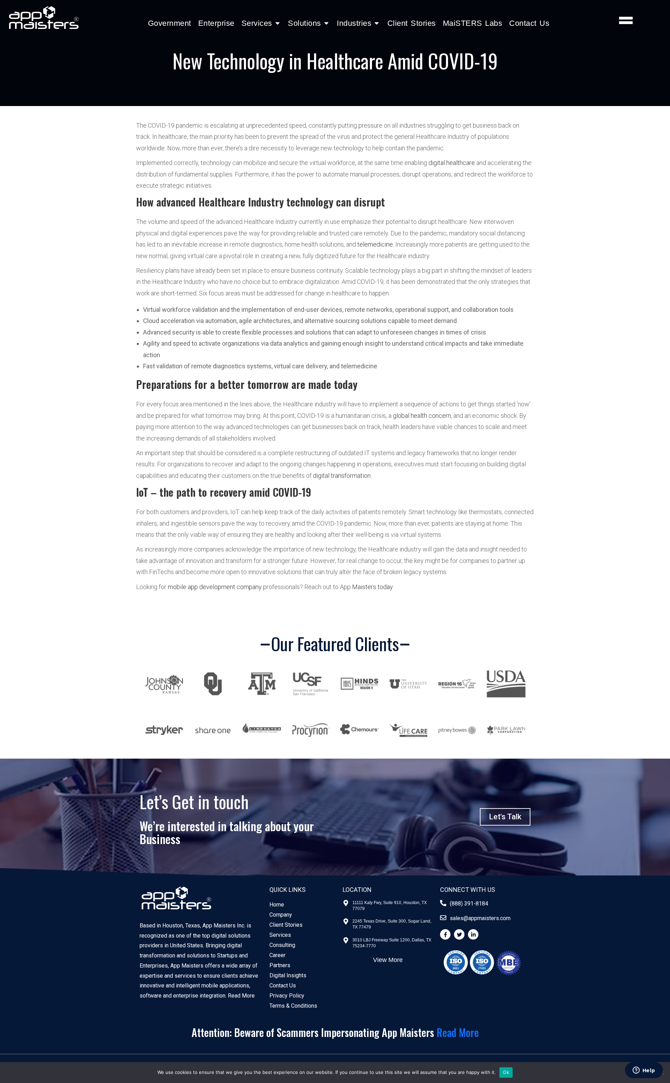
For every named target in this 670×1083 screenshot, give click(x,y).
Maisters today (372, 587)
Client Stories (411, 23)
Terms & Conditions (293, 1005)
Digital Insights (287, 975)
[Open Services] (277, 23)
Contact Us (529, 23)
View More (388, 959)
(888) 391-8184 (469, 903)
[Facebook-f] (445, 934)
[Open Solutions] (326, 23)
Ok (506, 1072)
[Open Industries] (376, 23)
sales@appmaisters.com (480, 918)
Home (276, 904)
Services (280, 935)
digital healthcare (452, 162)
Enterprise (216, 23)
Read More (241, 995)
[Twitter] (459, 934)
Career (277, 955)
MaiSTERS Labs (472, 23)
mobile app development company (215, 587)
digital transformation (342, 475)
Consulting (282, 945)
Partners (279, 965)
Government (169, 23)
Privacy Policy (286, 995)
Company (280, 914)
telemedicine (375, 244)
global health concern (422, 415)
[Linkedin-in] (473, 934)
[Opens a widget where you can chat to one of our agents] (644, 1071)
